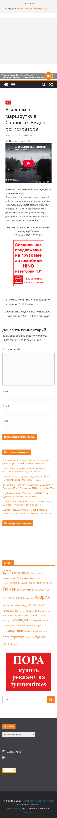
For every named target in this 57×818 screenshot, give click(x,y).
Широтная (30, 598)
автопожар (15, 605)
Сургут (13, 582)
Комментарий (12, 349)
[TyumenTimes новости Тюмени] (6, 84)
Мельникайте (35, 573)
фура (15, 644)
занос (47, 611)
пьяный (27, 631)
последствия (12, 630)
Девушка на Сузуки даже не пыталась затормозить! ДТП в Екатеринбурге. (28, 314)
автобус (6, 605)
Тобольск (23, 582)
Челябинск (20, 597)
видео (26, 604)
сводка (30, 637)
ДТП (8, 102)
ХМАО (37, 589)
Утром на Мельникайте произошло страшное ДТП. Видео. (28, 302)
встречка (39, 605)
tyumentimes (26, 135)
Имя (5, 391)
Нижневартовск (9, 578)
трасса (40, 637)
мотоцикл (19, 615)
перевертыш (35, 620)
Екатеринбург (20, 572)
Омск (20, 578)
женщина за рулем (34, 610)
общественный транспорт (35, 615)
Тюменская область (40, 582)
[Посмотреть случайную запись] (51, 84)
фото (7, 644)
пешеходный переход (12, 625)
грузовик (8, 610)
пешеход (47, 620)
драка (22, 611)
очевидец (21, 620)
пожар (27, 625)
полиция (36, 625)
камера (5, 615)
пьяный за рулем (39, 631)
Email (5, 406)
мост (12, 615)
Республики (29, 578)
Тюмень (10, 589)
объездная (7, 620)
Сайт (5, 421)
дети (17, 611)
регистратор (13, 636)
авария (42, 597)
